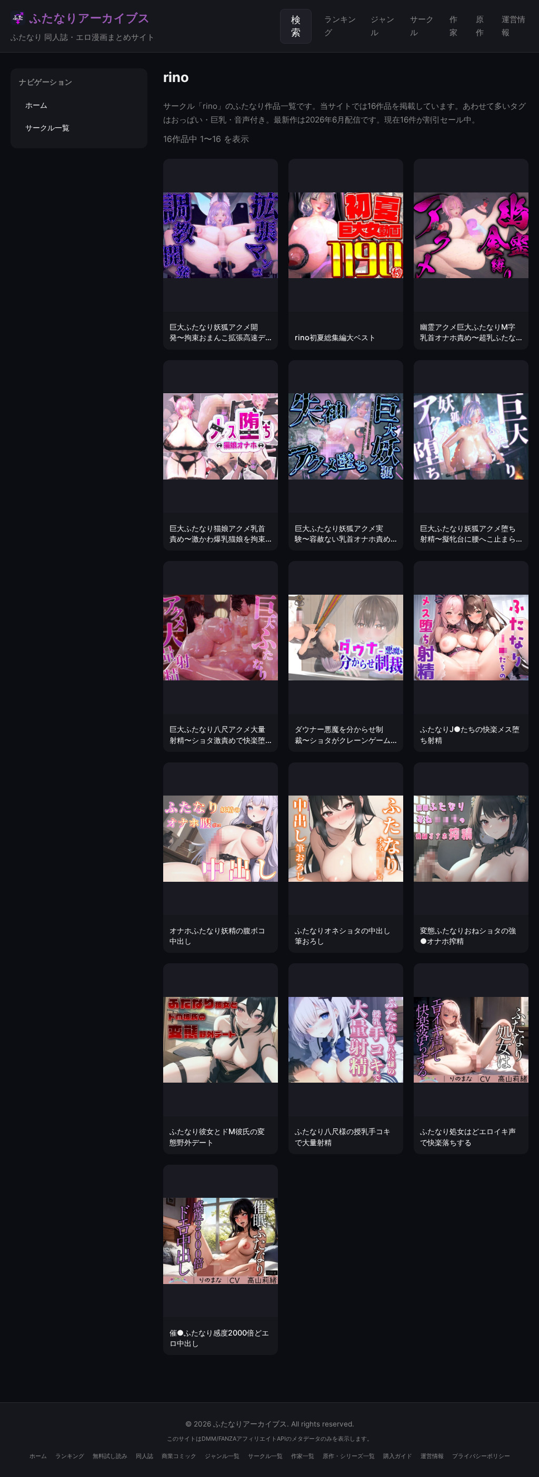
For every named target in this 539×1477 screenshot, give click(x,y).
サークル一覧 (47, 127)
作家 (453, 25)
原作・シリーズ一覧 (349, 1456)
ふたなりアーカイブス (83, 26)
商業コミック (179, 1456)
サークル (422, 25)
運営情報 (513, 25)
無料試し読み (110, 1456)
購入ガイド (397, 1456)
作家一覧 (302, 1456)
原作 (480, 25)
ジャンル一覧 (222, 1456)
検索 (296, 26)
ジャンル (382, 25)
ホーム (36, 104)
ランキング (340, 25)
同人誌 (144, 1456)
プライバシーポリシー (481, 1456)
